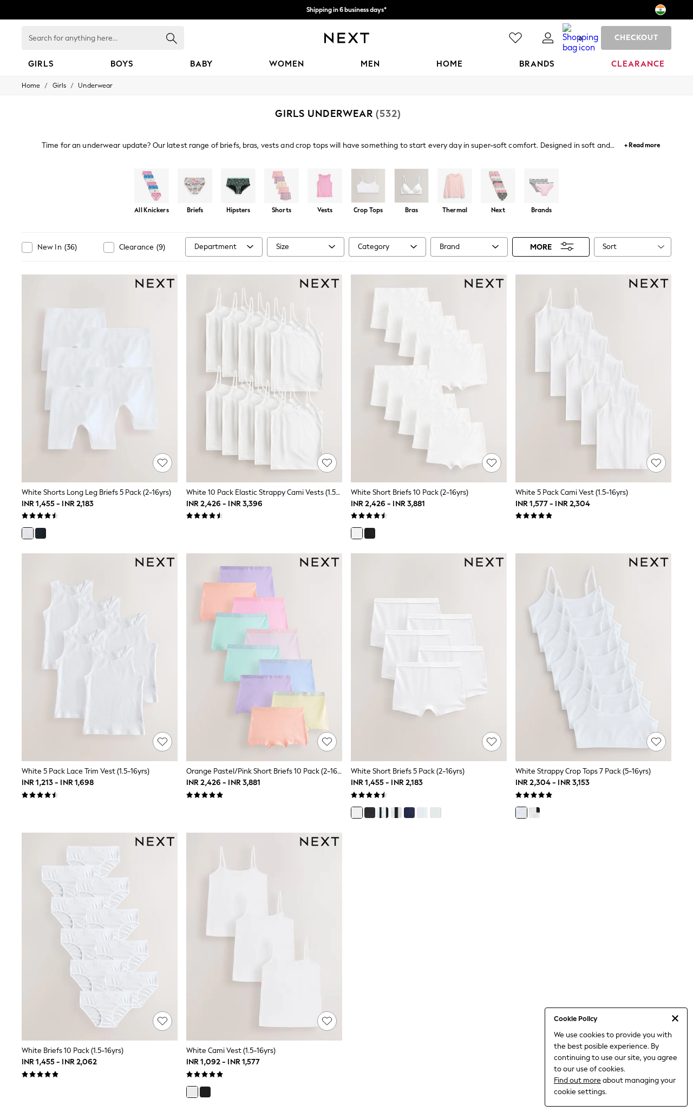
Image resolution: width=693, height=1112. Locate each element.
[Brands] (541, 186)
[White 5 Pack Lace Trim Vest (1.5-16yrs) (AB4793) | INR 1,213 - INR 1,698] (100, 657)
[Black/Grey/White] (396, 812)
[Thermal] (454, 186)
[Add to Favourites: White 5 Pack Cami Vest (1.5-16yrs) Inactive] (656, 463)
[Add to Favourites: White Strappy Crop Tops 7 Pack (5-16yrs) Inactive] (656, 741)
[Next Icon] (346, 37)
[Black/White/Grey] (382, 812)
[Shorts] (281, 186)
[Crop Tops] (368, 186)
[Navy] (409, 812)
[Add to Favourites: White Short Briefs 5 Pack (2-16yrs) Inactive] (491, 741)
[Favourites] (515, 38)
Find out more (577, 1080)
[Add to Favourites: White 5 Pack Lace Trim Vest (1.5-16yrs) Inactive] (162, 741)
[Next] (498, 186)
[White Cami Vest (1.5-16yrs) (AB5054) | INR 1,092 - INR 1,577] (264, 937)
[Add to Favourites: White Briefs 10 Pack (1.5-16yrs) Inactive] (162, 1021)
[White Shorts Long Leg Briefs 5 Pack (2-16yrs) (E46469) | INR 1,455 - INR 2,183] (100, 378)
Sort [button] (610, 246)
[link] (548, 38)
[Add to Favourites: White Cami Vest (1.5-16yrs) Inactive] (327, 1021)
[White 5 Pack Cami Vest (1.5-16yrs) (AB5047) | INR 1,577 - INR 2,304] (593, 378)
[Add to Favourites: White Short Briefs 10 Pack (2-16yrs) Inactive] (491, 463)
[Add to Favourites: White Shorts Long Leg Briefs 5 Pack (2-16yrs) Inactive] (162, 463)
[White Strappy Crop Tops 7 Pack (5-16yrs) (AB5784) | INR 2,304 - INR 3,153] (593, 657)
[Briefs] (195, 186)
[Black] (40, 533)
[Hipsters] (238, 186)
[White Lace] (435, 812)
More (541, 246)
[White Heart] (422, 812)
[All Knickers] (151, 186)
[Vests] (324, 186)
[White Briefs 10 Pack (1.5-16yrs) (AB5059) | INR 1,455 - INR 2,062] (100, 937)
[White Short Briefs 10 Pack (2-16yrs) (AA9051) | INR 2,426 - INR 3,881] (429, 378)
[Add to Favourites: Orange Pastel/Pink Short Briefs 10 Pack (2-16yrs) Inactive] (327, 741)
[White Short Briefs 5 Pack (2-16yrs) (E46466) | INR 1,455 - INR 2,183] (429, 657)
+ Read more (642, 143)
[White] (27, 533)
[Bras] (411, 186)
